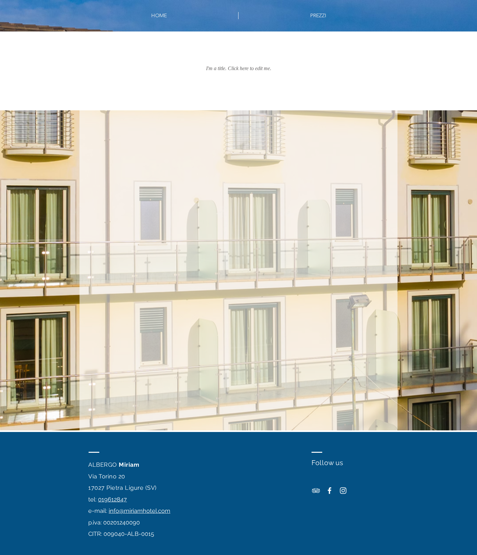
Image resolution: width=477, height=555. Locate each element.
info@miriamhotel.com (139, 510)
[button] (318, 15)
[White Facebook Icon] (329, 490)
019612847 (112, 499)
